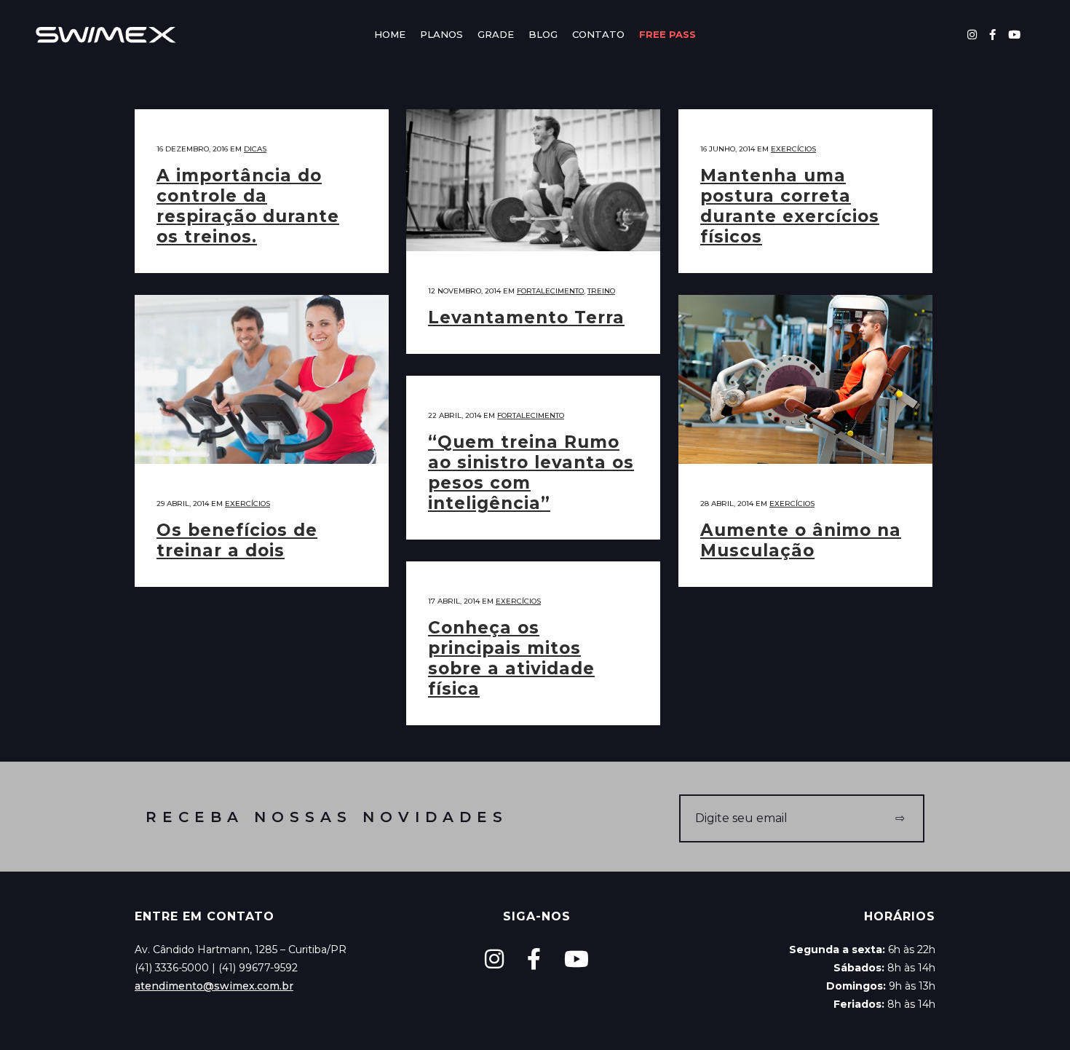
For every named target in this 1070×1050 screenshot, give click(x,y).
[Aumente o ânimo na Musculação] (805, 379)
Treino (601, 291)
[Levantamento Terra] (533, 180)
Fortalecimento (550, 291)
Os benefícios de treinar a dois (236, 540)
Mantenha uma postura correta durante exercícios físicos (789, 206)
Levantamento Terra (526, 317)
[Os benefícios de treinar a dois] (262, 379)
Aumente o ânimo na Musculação (800, 540)
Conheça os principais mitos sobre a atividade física (511, 658)
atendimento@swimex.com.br (214, 985)
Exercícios (793, 149)
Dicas (255, 149)
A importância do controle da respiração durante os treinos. (247, 206)
